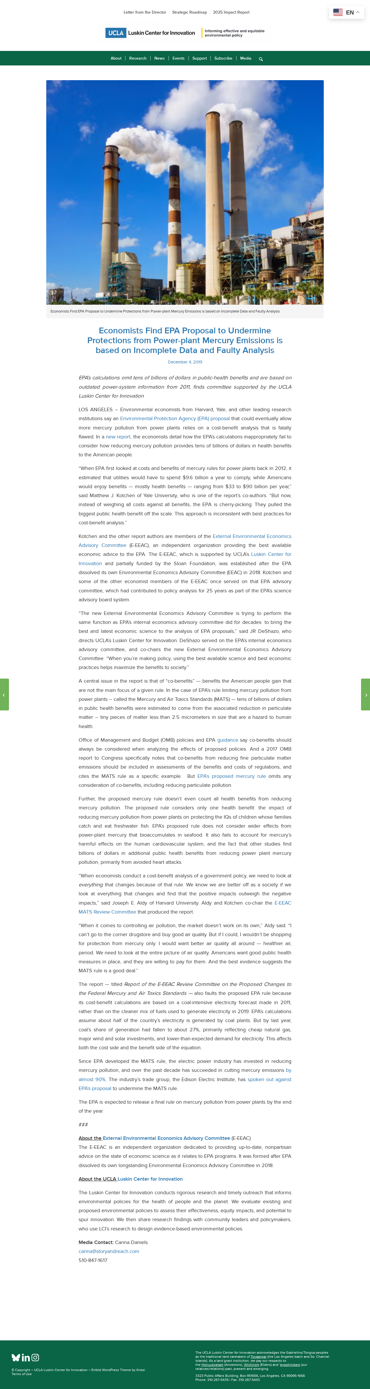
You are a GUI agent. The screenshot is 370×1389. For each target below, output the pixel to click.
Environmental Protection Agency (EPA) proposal (175, 418)
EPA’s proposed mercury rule (231, 776)
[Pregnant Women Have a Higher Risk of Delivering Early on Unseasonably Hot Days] (4, 694)
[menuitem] (116, 58)
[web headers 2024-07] (185, 32)
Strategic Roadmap (189, 12)
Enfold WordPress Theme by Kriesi (118, 1370)
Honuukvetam (212, 1365)
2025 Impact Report (231, 12)
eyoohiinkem (290, 1365)
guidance (227, 740)
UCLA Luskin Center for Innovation (61, 1370)
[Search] (259, 58)
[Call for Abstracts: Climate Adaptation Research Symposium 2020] (365, 694)
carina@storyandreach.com (109, 1251)
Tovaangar (259, 1357)
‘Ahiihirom (251, 1365)
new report (118, 437)
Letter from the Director (145, 12)
